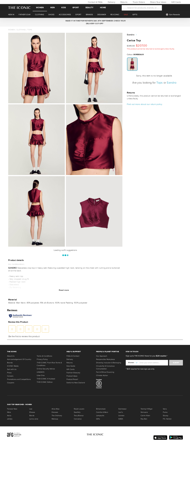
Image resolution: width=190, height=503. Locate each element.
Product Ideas (71, 376)
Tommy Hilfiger (146, 409)
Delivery (111, 2)
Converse (78, 419)
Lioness (121, 416)
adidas (9, 419)
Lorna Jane (33, 419)
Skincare (144, 412)
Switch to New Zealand (75, 383)
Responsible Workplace (105, 359)
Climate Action (102, 375)
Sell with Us (12, 369)
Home (103, 7)
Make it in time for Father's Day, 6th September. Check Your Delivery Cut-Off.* (95, 22)
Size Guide (70, 366)
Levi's (120, 412)
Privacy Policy (42, 359)
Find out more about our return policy (144, 104)
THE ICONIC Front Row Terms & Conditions (49, 364)
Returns (123, 2)
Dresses (55, 412)
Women (40, 7)
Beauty (89, 7)
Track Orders (138, 2)
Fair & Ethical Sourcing (105, 372)
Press (9, 373)
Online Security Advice (46, 369)
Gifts (98, 419)
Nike (9, 412)
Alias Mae (55, 409)
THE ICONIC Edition (45, 382)
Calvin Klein (145, 416)
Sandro (130, 34)
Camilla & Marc (102, 412)
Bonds (31, 416)
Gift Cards (176, 2)
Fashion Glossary (73, 373)
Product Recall (72, 379)
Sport (75, 7)
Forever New (12, 409)
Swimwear (122, 409)
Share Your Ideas (158, 2)
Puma (165, 412)
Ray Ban (144, 419)
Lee (30, 409)
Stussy (165, 416)
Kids (63, 7)
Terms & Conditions (44, 356)
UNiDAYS (40, 372)
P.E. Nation (167, 419)
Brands (10, 363)
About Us (10, 356)
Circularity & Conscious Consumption (105, 367)
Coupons (10, 383)
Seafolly (77, 412)
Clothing (21, 30)
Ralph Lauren (79, 409)
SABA (120, 419)
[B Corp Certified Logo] (110, 384)
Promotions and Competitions (19, 379)
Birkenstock (101, 409)
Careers (10, 376)
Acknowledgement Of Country (19, 359)
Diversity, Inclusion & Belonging (108, 363)
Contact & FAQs (95, 2)
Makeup (55, 419)
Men (52, 7)
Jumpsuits (100, 416)
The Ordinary (57, 416)
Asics (9, 416)
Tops (29, 30)
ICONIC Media (13, 366)
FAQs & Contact (72, 356)
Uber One (41, 375)
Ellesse (32, 412)
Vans (165, 409)
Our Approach (101, 356)
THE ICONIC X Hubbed (46, 379)
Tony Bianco (78, 416)
